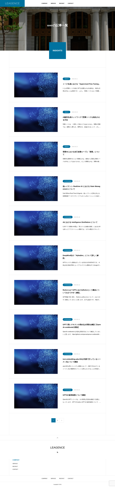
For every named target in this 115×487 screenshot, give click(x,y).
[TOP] (57, 437)
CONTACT (70, 3)
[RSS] (57, 452)
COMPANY (44, 3)
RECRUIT (61, 3)
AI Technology (67, 181)
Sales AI (66, 78)
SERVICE (53, 3)
